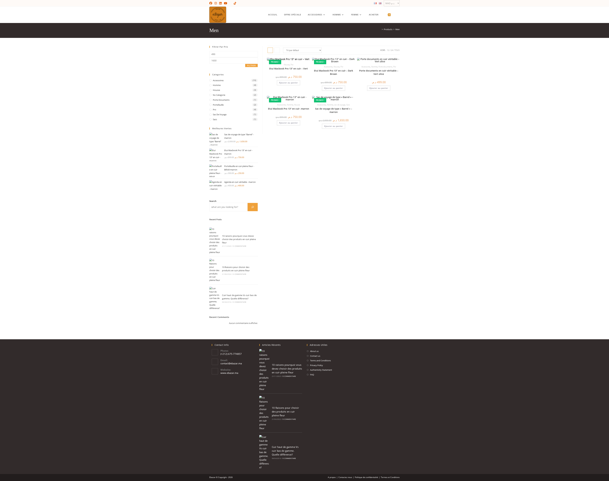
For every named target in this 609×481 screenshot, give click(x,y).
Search (212, 201)
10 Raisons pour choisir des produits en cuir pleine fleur (285, 411)
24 (392, 50)
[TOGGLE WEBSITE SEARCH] (398, 14)
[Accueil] (380, 29)
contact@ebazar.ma (231, 363)
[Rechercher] (252, 207)
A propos (332, 477)
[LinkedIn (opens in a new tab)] (220, 3)
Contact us (315, 355)
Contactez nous (345, 477)
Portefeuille (218, 104)
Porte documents (385, 66)
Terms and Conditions (320, 360)
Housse (287, 64)
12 (388, 50)
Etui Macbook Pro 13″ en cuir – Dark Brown (333, 72)
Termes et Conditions (390, 477)
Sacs (348, 104)
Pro (292, 64)
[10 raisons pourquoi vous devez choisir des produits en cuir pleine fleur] (214, 241)
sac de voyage (339, 104)
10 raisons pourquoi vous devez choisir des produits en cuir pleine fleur (239, 239)
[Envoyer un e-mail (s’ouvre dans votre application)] (230, 3)
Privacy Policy (316, 365)
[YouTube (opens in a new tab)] (225, 3)
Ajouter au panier (288, 82)
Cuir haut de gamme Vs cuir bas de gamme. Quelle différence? (285, 450)
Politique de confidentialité (366, 477)
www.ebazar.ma (229, 372)
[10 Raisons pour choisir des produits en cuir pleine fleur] (214, 270)
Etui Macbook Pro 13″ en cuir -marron (288, 108)
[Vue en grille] (270, 50)
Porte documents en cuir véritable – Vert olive (378, 72)
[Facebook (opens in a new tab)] (211, 3)
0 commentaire (239, 246)
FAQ (312, 374)
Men (397, 29)
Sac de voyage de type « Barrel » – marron (333, 110)
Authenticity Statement (321, 369)
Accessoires (328, 66)
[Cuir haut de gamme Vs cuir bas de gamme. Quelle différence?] (214, 298)
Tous (397, 50)
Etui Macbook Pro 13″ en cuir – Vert (288, 68)
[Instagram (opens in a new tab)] (215, 3)
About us (314, 351)
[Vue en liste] (277, 50)
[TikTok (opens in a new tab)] (235, 3)
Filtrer (251, 65)
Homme (374, 66)
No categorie (219, 95)
